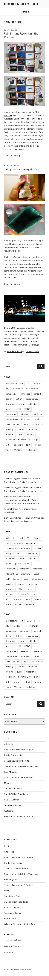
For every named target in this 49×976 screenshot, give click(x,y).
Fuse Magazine (11, 772)
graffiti (17, 409)
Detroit (19, 399)
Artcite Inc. (9, 744)
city (7, 389)
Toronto (37, 445)
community (11, 394)
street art (18, 445)
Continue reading (12, 155)
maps (25, 424)
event (21, 404)
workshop (30, 450)
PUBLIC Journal (11, 800)
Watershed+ (10, 811)
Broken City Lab (21, 4)
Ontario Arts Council (13, 788)
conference (24, 394)
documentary (32, 399)
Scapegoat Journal (12, 805)
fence (8, 409)
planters (20, 429)
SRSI (8, 445)
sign (36, 440)
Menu (26, 12)
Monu (6, 783)
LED (8, 424)
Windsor (18, 450)
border (37, 383)
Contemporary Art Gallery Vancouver (21, 766)
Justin (6, 479)
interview (25, 419)
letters (16, 424)
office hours (37, 424)
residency (10, 440)
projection (32, 429)
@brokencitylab (14, 351)
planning (9, 429)
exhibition (32, 404)
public (19, 434)
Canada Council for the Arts (16, 761)
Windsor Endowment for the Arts (19, 816)
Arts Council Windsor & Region (18, 750)
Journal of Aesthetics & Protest (18, 777)
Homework (11, 414)
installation (37, 414)
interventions (12, 419)
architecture (11, 383)
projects (9, 434)
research (30, 434)
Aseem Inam (10, 509)
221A (6, 738)
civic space (18, 389)
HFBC (27, 409)
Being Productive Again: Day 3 (22, 169)
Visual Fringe (20, 119)
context (37, 394)
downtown (11, 404)
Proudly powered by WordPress (18, 969)
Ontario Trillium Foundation (16, 794)
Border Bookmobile (13, 755)
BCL (29, 383)
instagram (24, 414)
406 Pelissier (29, 240)
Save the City (24, 440)
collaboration (32, 389)
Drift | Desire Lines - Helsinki (17, 518)
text (28, 445)
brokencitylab (32, 351)
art (21, 383)
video (8, 450)
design (9, 399)
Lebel (36, 419)
